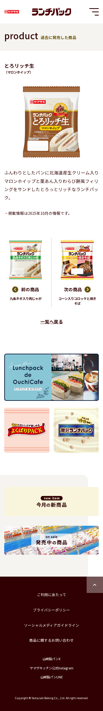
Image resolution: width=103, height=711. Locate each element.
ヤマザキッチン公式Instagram (51, 668)
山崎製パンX (51, 658)
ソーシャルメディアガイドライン (51, 625)
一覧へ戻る (51, 321)
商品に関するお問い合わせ (51, 640)
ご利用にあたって (51, 594)
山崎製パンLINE (51, 677)
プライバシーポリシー (51, 609)
